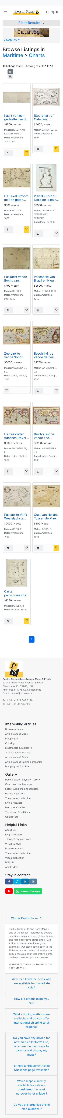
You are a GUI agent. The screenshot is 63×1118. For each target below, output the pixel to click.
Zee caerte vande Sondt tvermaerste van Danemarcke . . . (16, 359)
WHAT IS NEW (13, 843)
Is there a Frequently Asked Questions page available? (31, 1068)
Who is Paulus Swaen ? (26, 918)
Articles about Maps (16, 733)
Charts (37, 55)
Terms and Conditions (17, 812)
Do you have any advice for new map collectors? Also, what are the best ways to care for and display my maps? (31, 1046)
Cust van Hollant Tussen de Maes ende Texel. (46, 518)
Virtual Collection (14, 857)
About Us (10, 829)
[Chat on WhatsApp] (28, 890)
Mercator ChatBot (15, 807)
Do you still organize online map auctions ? (31, 1107)
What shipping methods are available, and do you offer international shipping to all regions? (31, 1020)
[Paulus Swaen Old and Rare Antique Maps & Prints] (26, 12)
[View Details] (8, 153)
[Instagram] (33, 881)
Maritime (13, 55)
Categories (11, 39)
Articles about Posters (17, 752)
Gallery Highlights (15, 793)
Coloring (10, 743)
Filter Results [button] (29, 23)
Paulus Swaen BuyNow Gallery (22, 779)
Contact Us (11, 816)
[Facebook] (9, 881)
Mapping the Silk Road (17, 766)
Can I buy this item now (18, 784)
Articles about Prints (16, 757)
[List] (10, 76)
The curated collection (18, 798)
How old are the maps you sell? (31, 1001)
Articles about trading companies (23, 761)
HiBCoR (9, 862)
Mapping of (11, 738)
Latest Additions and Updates (21, 788)
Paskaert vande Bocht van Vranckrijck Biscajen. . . (15, 282)
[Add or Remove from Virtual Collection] (26, 153)
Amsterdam (11, 867)
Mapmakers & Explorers (18, 747)
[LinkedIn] (25, 881)
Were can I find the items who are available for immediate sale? (31, 983)
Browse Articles (14, 729)
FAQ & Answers (13, 802)
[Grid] (10, 71)
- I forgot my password (18, 839)
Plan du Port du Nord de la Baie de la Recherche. (46, 199)
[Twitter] (17, 881)
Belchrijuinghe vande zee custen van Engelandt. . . (44, 439)
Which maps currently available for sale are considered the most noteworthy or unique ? (31, 1087)
